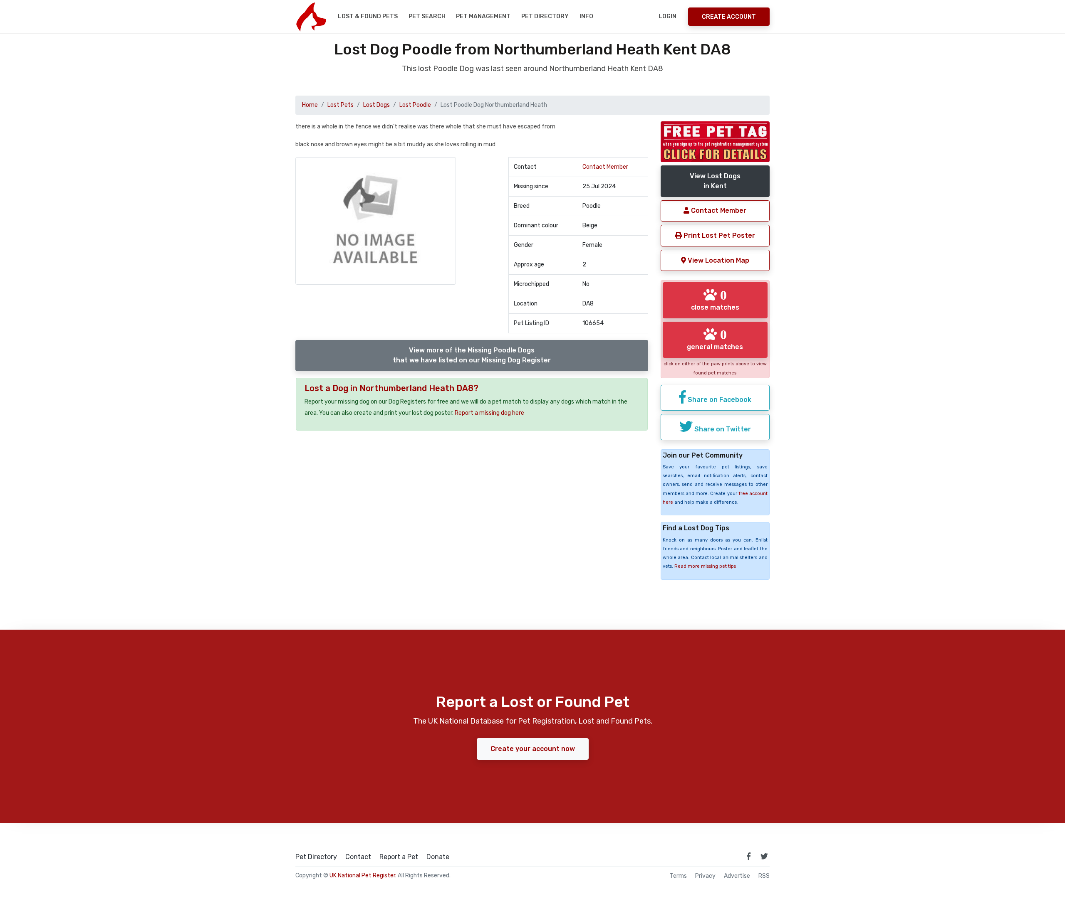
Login (667, 16)
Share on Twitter (722, 429)
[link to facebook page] (748, 856)
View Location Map (717, 260)
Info (586, 16)
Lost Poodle (415, 104)
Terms (678, 876)
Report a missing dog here (489, 412)
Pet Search (427, 16)
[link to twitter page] (764, 856)
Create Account (729, 16)
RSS (764, 876)
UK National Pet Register (362, 875)
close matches (715, 299)
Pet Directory (545, 16)
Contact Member (605, 166)
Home (310, 104)
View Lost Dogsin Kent (715, 181)
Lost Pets (340, 104)
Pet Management (483, 16)
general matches (715, 339)
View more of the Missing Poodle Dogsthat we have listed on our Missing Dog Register (472, 355)
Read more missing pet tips (705, 566)
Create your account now (532, 749)
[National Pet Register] (311, 17)
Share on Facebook (718, 400)
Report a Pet (398, 856)
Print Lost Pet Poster (718, 235)
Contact (358, 856)
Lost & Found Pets (368, 16)
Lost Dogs (376, 104)
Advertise (737, 876)
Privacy (705, 876)
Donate (437, 856)
